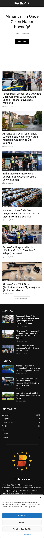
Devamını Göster (21, 298)
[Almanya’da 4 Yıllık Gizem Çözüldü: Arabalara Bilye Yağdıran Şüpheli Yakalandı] (22, 271)
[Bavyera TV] (22, 461)
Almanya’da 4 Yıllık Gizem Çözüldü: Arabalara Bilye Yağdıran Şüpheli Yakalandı (21, 287)
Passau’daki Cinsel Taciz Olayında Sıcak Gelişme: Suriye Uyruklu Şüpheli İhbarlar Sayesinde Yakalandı (21, 98)
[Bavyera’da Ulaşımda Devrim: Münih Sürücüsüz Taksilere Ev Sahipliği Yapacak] (22, 234)
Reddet (22, 522)
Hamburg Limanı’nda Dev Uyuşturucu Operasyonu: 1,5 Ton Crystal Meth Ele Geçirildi (21, 213)
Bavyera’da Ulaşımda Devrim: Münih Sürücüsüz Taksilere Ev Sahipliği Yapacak (19, 250)
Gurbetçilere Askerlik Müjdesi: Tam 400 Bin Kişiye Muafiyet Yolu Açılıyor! (28, 395)
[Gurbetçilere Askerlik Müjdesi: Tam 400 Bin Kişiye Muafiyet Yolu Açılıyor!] (8, 396)
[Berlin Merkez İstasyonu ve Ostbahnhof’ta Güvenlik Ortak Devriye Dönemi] (22, 161)
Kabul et (22, 515)
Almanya (5, 89)
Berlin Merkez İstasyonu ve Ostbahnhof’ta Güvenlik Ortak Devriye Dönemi (19, 176)
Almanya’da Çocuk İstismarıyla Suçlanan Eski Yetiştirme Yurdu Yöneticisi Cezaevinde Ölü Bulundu (20, 138)
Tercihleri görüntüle (22, 529)
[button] (40, 497)
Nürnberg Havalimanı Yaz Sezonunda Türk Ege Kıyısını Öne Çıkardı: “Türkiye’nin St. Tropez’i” (28, 368)
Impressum (27, 535)
